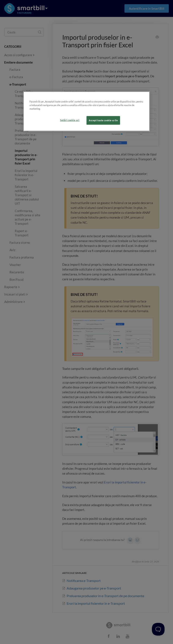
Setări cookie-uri (70, 120)
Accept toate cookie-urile (103, 120)
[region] (86, 111)
